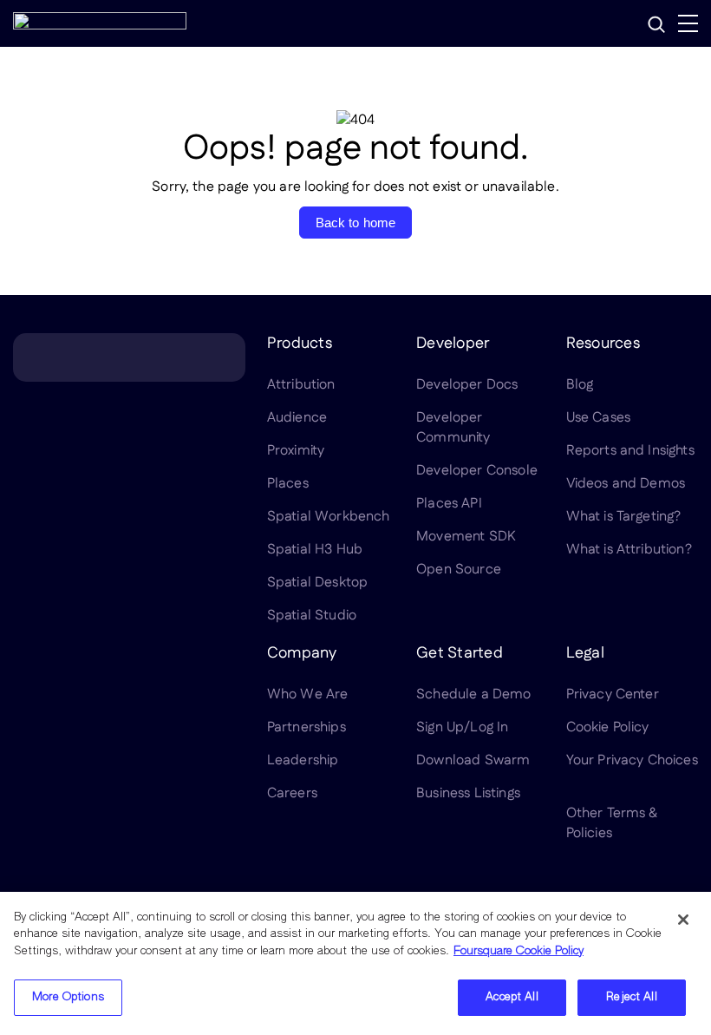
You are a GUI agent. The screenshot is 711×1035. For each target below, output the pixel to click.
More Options (68, 997)
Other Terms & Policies (612, 823)
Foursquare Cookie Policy (518, 951)
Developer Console (477, 471)
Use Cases (598, 418)
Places (288, 484)
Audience (297, 418)
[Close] (683, 920)
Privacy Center (612, 694)
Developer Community (453, 428)
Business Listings (468, 793)
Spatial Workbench (328, 517)
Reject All (631, 997)
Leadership (303, 760)
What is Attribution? (629, 550)
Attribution (301, 385)
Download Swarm (473, 760)
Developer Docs (467, 385)
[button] (656, 24)
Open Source (458, 570)
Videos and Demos (626, 484)
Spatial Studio (311, 616)
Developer (452, 343)
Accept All (512, 997)
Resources (603, 343)
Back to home (356, 222)
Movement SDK (466, 537)
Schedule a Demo (473, 694)
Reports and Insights (630, 451)
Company (302, 653)
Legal (585, 653)
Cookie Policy (607, 727)
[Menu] (688, 23)
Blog (580, 385)
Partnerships (306, 727)
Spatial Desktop (317, 583)
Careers (292, 793)
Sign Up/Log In (462, 727)
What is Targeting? (624, 517)
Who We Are (308, 694)
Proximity (295, 451)
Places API (449, 504)
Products (299, 343)
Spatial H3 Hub (314, 550)
